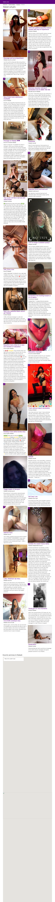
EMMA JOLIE (6, 2)
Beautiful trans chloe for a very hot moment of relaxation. (14, 345)
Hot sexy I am (32, 496)
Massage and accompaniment (14, 58)
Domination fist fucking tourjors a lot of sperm (39, 296)
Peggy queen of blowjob (12, 489)
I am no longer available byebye (39, 242)
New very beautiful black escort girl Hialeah (14, 312)
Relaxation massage (35, 352)
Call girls (5, 4)
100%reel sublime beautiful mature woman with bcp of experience (39, 28)
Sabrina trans (8, 532)
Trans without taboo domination (39, 408)
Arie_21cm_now (9, 269)
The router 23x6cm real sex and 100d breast (14, 198)
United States (12, 4)
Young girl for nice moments (37, 608)
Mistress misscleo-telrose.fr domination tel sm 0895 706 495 (39, 89)
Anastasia (31, 141)
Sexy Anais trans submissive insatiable (13, 98)
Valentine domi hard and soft (38, 189)
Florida (18, 4)
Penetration (32, 644)
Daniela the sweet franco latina (38, 544)
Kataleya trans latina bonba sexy (14, 431)
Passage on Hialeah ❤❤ (12, 141)
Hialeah (30, 456)
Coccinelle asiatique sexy (12, 621)
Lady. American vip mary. (12, 579)
